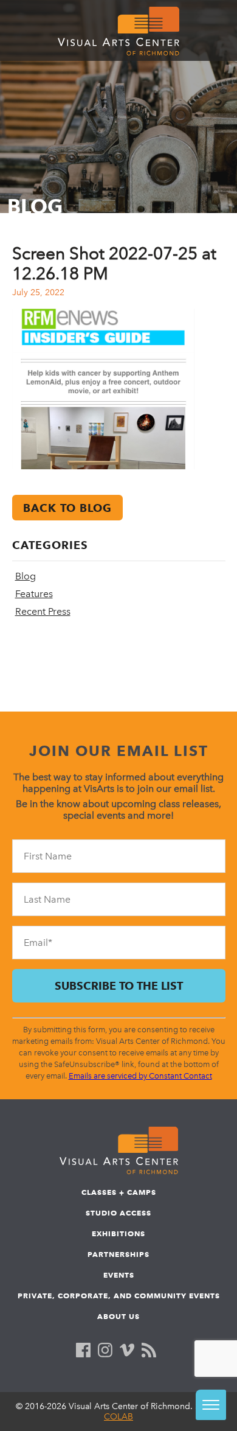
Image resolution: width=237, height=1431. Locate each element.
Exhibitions (118, 1233)
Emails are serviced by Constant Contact (140, 1075)
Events (118, 1274)
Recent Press (42, 611)
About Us (118, 1316)
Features (34, 594)
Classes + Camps (118, 1192)
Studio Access (118, 1212)
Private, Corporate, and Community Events (119, 1295)
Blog (25, 576)
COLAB (118, 1417)
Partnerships (118, 1254)
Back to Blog (67, 508)
